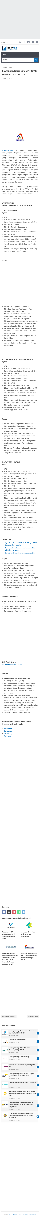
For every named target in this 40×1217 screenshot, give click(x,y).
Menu (4, 54)
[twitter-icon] (19, 42)
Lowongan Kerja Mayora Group (19, 1057)
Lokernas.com (7, 150)
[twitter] (9, 912)
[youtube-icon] (37, 42)
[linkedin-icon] (28, 42)
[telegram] (23, 912)
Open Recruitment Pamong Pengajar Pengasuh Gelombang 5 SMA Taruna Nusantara (21, 1116)
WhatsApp (8, 729)
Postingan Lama (33, 1016)
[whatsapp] (19, 912)
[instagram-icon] (24, 42)
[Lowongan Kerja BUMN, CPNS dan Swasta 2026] (9, 48)
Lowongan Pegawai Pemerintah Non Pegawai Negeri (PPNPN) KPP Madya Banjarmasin (21, 1105)
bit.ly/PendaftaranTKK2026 (12, 664)
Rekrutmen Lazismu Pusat (17, 1040)
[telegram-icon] (32, 42)
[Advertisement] (20, 19)
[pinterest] (14, 912)
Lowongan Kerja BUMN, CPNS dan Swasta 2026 (22, 1214)
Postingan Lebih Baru (8, 1016)
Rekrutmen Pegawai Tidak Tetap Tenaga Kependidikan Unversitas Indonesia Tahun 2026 (23, 1094)
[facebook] (4, 912)
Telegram (7, 736)
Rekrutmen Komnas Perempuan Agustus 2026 (20, 553)
